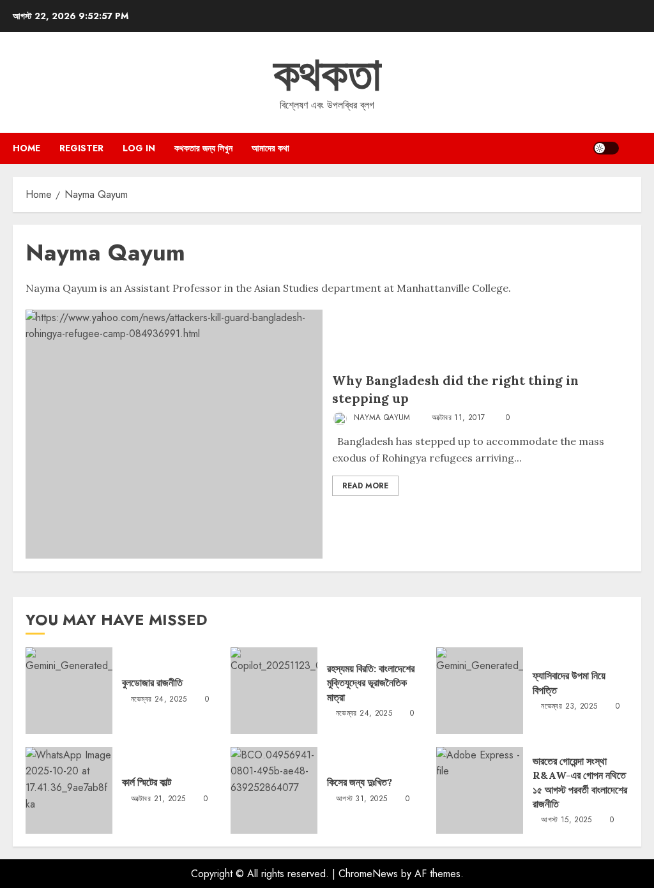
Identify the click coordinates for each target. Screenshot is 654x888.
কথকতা (327, 74)
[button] (633, 148)
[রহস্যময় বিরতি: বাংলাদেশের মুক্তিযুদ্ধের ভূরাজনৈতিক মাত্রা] (274, 690)
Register (81, 148)
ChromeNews (368, 873)
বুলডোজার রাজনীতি (152, 682)
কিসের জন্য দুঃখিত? (359, 782)
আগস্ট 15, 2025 (566, 820)
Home (26, 148)
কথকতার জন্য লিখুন (203, 148)
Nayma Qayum (381, 417)
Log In (139, 148)
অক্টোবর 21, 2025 (158, 799)
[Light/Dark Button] (606, 148)
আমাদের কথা (270, 148)
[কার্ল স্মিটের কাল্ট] (69, 790)
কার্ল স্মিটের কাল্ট (146, 782)
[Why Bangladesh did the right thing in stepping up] (174, 434)
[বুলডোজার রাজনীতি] (69, 690)
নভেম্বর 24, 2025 (159, 700)
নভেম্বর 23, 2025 (569, 707)
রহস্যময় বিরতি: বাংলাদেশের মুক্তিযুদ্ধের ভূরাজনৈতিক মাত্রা (370, 683)
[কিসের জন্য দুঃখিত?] (274, 790)
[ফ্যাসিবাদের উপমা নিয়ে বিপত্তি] (479, 690)
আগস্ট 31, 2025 (361, 799)
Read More (365, 486)
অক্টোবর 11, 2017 (458, 418)
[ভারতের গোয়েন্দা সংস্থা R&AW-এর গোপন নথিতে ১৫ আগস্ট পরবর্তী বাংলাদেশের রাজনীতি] (479, 790)
